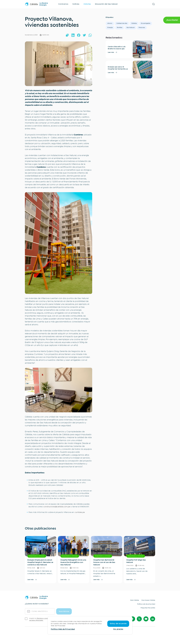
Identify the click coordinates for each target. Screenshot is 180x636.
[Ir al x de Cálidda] (139, 618)
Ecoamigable (145, 23)
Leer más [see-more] (111, 52)
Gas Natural (130, 27)
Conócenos (63, 4)
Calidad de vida (121, 23)
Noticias (75, 4)
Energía (110, 27)
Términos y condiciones (45, 618)
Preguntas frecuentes (148, 607)
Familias (119, 27)
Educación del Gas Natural (106, 4)
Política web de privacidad (146, 604)
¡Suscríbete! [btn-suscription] (172, 20)
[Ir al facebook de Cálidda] (132, 618)
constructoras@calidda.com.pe (56, 507)
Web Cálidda (134, 600)
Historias (87, 4)
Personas (142, 27)
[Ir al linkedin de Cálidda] (152, 618)
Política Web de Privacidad (63, 629)
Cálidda (134, 23)
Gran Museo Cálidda (148, 600)
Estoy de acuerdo (118, 623)
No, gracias (118, 629)
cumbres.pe (80, 512)
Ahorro (109, 23)
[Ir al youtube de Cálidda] (145, 618)
